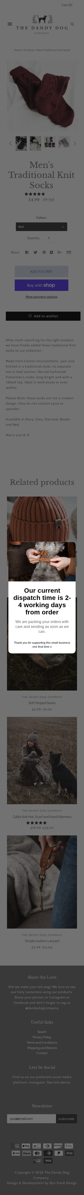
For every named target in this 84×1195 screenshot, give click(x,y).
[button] (14, 547)
